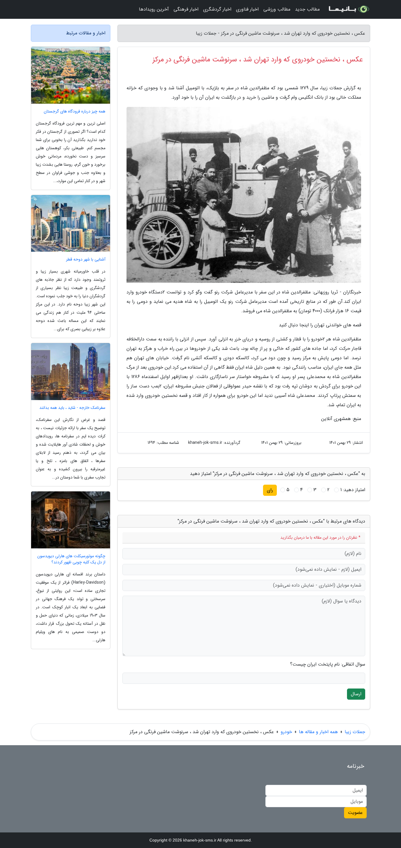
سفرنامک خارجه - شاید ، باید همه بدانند (72, 408)
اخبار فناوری (247, 9)
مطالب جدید (307, 9)
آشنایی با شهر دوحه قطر (85, 259)
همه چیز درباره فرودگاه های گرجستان (74, 111)
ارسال (356, 694)
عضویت (355, 812)
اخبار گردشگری (217, 9)
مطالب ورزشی (276, 9)
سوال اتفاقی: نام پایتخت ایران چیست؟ (327, 664)
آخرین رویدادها (154, 9)
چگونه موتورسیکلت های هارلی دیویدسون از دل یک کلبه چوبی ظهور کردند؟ (71, 559)
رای (270, 490)
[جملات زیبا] (348, 9)
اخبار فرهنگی (185, 9)
